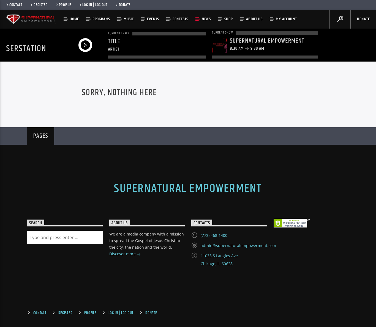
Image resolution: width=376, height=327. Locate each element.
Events (153, 19)
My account (286, 19)
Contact (15, 5)
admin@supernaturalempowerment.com (238, 245)
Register (41, 5)
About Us (254, 19)
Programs (101, 19)
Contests (180, 19)
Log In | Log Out (95, 5)
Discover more (123, 253)
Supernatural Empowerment (188, 188)
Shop (228, 19)
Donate (124, 5)
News (206, 19)
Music (129, 19)
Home (74, 19)
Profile (65, 5)
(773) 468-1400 (214, 235)
